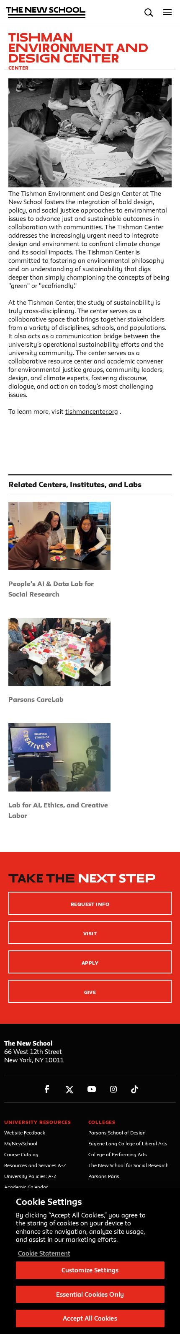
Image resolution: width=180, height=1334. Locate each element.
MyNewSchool (20, 1143)
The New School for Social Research (128, 1165)
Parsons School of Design (117, 1132)
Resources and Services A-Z (35, 1165)
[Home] (46, 13)
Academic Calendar (26, 1187)
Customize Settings (90, 1270)
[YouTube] (91, 1089)
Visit (90, 933)
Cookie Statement (44, 1253)
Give (90, 992)
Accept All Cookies (90, 1318)
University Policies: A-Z (30, 1176)
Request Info (90, 904)
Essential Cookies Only (90, 1294)
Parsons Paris (103, 1176)
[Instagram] (113, 1089)
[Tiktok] (135, 1089)
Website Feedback (24, 1132)
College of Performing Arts (117, 1154)
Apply (90, 962)
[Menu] (167, 12)
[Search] (148, 12)
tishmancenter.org (91, 411)
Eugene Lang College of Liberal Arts (127, 1143)
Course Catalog (21, 1154)
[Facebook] (47, 1089)
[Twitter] (69, 1089)
